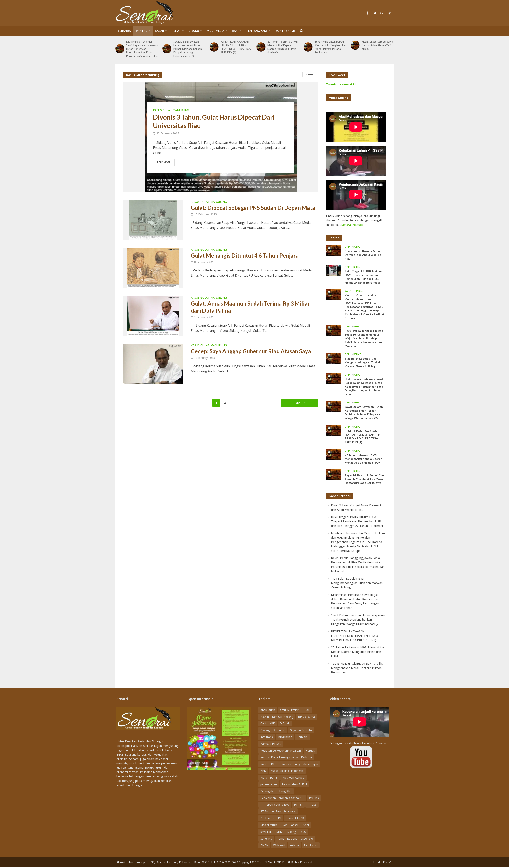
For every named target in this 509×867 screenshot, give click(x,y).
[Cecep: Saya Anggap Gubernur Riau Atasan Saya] (153, 363)
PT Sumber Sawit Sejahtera (278, 811)
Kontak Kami (285, 31)
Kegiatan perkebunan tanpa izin (280, 750)
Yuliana (294, 845)
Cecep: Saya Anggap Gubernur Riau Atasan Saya (251, 351)
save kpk (266, 832)
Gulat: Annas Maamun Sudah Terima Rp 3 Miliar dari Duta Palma (250, 307)
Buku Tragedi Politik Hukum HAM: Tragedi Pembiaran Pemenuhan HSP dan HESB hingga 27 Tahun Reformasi (363, 276)
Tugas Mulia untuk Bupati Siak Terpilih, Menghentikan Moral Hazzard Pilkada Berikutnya (330, 47)
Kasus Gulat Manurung (171, 110)
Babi (307, 710)
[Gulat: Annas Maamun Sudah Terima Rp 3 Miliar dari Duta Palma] (153, 315)
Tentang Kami (257, 31)
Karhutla (302, 737)
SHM (279, 832)
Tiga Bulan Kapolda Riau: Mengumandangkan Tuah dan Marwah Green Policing (364, 362)
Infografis (266, 737)
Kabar (159, 31)
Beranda (124, 31)
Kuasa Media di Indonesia (287, 771)
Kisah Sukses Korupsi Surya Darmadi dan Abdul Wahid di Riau (377, 45)
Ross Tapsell (290, 825)
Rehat (176, 31)
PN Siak (314, 798)
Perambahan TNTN (294, 784)
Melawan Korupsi (293, 777)
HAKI (235, 31)
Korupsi (310, 74)
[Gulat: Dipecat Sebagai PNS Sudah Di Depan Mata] (153, 220)
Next (298, 402)
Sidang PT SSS (296, 832)
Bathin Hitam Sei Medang (276, 717)
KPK (263, 771)
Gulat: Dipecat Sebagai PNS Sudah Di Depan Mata (253, 207)
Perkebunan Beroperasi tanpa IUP (282, 798)
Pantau (141, 31)
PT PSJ (298, 804)
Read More (163, 162)
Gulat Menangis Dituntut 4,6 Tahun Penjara (245, 255)
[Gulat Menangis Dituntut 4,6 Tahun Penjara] (153, 268)
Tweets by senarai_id (341, 84)
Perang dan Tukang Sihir (276, 791)
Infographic (285, 737)
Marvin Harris (269, 777)
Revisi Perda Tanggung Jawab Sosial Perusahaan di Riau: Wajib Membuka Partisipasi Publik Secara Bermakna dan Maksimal (364, 338)
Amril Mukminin (290, 710)
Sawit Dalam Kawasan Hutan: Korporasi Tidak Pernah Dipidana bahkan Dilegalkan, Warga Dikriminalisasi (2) (187, 49)
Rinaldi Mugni (269, 825)
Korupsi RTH (268, 764)
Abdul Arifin (267, 710)
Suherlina (266, 838)
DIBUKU (194, 31)
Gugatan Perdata (301, 730)
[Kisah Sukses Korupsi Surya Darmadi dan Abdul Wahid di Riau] (355, 45)
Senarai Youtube (352, 225)
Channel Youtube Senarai (369, 743)
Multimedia (215, 31)
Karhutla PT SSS (270, 744)
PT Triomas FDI (270, 818)
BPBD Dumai (306, 717)
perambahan (268, 784)
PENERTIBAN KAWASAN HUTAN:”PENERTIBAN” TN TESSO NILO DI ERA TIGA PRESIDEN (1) (236, 47)
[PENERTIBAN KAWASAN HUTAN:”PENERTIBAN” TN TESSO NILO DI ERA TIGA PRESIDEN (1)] (213, 46)
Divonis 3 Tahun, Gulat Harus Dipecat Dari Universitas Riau (214, 121)
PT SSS (312, 804)
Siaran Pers (362, 291)
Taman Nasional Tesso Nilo (295, 838)
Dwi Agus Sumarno (272, 730)
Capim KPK (267, 723)
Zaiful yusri (311, 845)
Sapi (306, 825)
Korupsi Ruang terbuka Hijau (299, 764)
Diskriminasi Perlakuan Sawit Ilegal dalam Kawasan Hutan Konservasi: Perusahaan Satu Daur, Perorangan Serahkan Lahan (142, 49)
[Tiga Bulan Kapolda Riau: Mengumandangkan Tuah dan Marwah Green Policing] (333, 358)
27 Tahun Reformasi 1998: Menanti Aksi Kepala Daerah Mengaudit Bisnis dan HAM (282, 47)
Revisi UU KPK (295, 818)
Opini (348, 246)
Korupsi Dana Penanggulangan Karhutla (286, 757)
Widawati (279, 845)
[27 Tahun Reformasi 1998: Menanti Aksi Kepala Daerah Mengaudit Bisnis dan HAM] (260, 46)
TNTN (264, 845)
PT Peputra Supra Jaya (274, 804)
